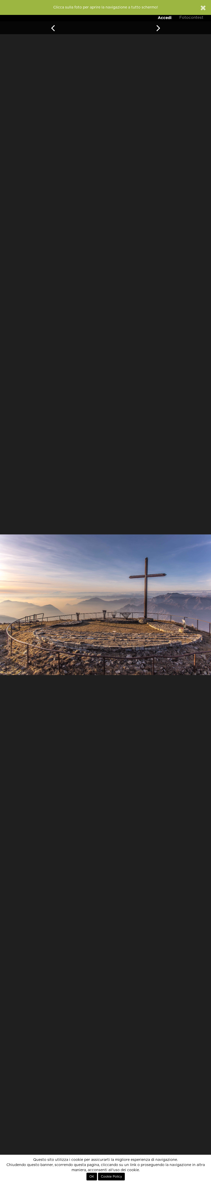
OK (91, 1176)
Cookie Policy (111, 1176)
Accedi (165, 17)
